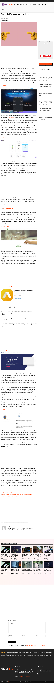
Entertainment (33, 4)
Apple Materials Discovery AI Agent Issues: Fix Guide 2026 (37, 570)
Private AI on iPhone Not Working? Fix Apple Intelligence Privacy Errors (45, 118)
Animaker (5, 138)
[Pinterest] (45, 1)
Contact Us (44, 681)
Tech (27, 4)
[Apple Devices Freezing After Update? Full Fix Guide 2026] (5, 564)
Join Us (48, 681)
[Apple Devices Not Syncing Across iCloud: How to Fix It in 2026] (5, 549)
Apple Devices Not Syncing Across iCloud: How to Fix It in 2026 (45, 70)
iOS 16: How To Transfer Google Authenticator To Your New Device (18, 497)
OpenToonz (6, 226)
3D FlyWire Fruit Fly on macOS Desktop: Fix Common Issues (27, 555)
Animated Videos (7, 522)
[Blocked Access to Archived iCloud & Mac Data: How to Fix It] (27, 564)
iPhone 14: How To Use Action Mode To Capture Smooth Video (17, 494)
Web (23, 4)
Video (27, 522)
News (39, 4)
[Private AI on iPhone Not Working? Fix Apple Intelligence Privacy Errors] (16, 564)
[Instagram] (43, 1)
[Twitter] (50, 1)
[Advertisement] (18, 58)
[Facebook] (41, 1)
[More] (34, 535)
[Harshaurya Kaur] (4, 528)
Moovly (5, 350)
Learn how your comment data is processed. (35, 645)
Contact (3, 9)
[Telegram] (47, 1)
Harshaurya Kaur (5, 20)
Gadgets (19, 4)
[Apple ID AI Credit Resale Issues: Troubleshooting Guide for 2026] (48, 549)
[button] (51, 4)
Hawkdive (10, 681)
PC (14, 4)
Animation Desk (7, 287)
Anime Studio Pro (8, 208)
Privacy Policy (38, 681)
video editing (11, 117)
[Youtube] (52, 1)
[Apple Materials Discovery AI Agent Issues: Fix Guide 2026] (38, 564)
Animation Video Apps (21, 522)
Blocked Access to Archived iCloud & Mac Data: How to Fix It (27, 570)
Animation (13, 522)
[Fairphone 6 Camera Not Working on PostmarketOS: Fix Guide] (38, 549)
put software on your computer (28, 167)
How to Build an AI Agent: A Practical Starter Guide (47, 570)
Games (43, 4)
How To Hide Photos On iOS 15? (9, 492)
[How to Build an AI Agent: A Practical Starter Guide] (48, 564)
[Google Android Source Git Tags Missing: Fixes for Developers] (16, 549)
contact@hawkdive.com (25, 676)
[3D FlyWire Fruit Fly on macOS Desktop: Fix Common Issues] (27, 549)
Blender (5, 85)
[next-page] (42, 124)
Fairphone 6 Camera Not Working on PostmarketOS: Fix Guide (45, 94)
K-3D (4, 409)
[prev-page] (40, 124)
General (2, 16)
